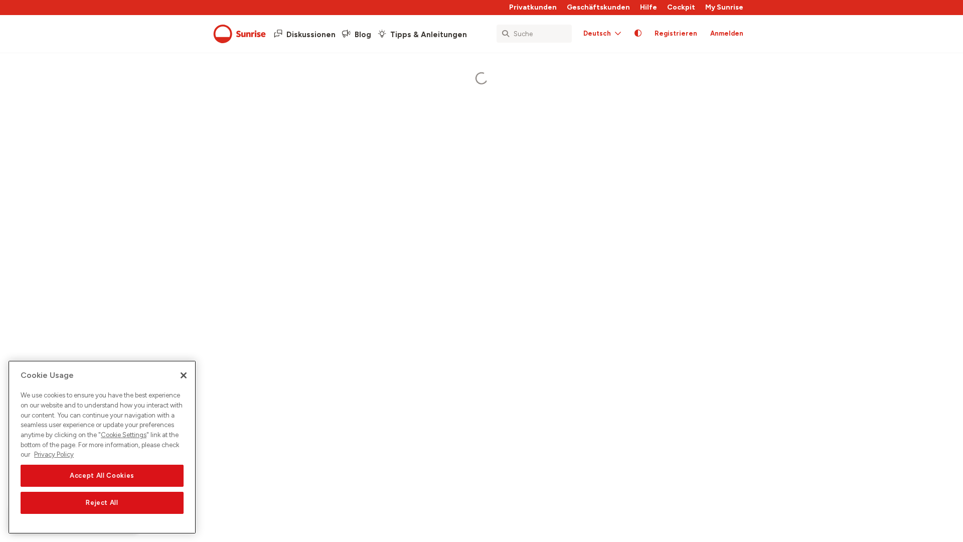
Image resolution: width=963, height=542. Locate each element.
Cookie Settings (123, 435)
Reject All (102, 502)
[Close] (184, 375)
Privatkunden (533, 7)
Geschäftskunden (598, 7)
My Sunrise (724, 7)
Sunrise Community (239, 34)
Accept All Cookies (102, 475)
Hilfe (648, 7)
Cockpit (681, 7)
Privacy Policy (54, 454)
